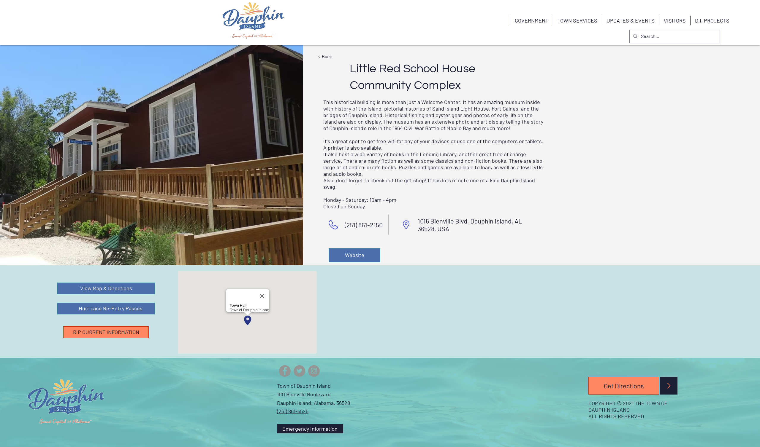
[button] (531, 20)
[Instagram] (314, 371)
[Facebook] (285, 371)
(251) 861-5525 (292, 411)
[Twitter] (299, 371)
